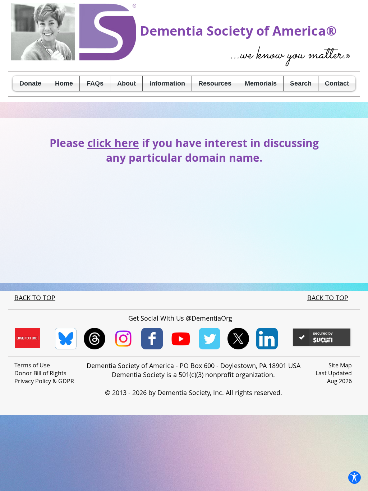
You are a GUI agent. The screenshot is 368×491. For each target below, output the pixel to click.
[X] (238, 338)
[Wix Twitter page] (209, 338)
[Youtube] (181, 338)
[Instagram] (123, 338)
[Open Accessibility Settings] (354, 477)
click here (113, 143)
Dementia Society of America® (238, 31)
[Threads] (94, 338)
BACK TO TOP (34, 297)
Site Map (340, 365)
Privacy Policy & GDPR (44, 381)
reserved (267, 392)
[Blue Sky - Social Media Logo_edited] (66, 338)
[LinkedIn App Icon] (267, 338)
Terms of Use (32, 365)
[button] (126, 83)
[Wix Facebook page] (152, 338)
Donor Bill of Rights (40, 373)
